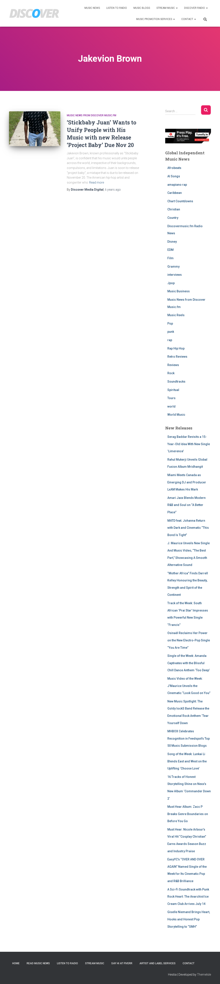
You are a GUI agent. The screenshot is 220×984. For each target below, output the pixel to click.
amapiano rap (177, 184)
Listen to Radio (116, 7)
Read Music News (38, 963)
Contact (187, 19)
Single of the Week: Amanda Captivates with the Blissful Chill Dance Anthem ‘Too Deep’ (188, 663)
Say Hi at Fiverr (121, 963)
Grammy (173, 266)
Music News (92, 7)
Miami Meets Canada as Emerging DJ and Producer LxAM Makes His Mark (186, 482)
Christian (173, 209)
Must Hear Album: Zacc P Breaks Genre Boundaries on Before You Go (187, 814)
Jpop (171, 283)
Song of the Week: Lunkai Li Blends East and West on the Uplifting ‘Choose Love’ (187, 761)
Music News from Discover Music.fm (91, 115)
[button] (177, 7)
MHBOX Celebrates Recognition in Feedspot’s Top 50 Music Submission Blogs (188, 738)
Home (16, 963)
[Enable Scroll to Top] (211, 975)
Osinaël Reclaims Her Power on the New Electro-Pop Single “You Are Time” (188, 640)
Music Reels (176, 315)
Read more (96, 182)
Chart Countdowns (180, 201)
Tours (171, 398)
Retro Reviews (177, 356)
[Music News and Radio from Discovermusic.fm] (34, 13)
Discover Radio (195, 7)
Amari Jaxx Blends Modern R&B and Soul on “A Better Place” (186, 505)
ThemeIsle (204, 974)
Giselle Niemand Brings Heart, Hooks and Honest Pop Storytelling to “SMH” (188, 919)
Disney (172, 241)
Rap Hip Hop (176, 348)
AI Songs (173, 176)
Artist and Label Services (157, 963)
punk (170, 331)
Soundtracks (176, 381)
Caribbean (174, 193)
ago (113, 189)
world (171, 406)
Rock (170, 373)
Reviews (173, 365)
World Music (176, 414)
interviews (174, 274)
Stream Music (166, 7)
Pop (170, 323)
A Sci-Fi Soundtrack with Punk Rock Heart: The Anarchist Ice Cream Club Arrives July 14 (188, 897)
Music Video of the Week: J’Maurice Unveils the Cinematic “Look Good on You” (188, 686)
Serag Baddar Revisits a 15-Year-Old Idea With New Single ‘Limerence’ (188, 444)
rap (169, 340)
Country (172, 217)
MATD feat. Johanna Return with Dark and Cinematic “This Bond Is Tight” (188, 528)
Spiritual (173, 390)
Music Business (178, 291)
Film (170, 258)
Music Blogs (141, 7)
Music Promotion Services (154, 19)
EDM (170, 249)
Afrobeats (174, 168)
